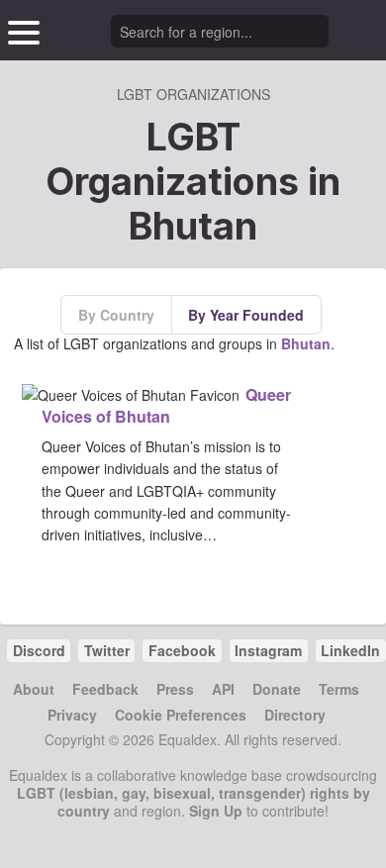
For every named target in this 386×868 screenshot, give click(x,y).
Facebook (182, 650)
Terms (339, 689)
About (33, 689)
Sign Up (215, 810)
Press (175, 689)
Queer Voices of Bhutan (166, 405)
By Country (116, 315)
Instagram (268, 650)
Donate (276, 689)
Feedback (105, 689)
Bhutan (306, 343)
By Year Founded (246, 315)
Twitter (107, 650)
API (223, 689)
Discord (39, 650)
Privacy (72, 714)
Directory (295, 714)
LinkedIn (350, 650)
